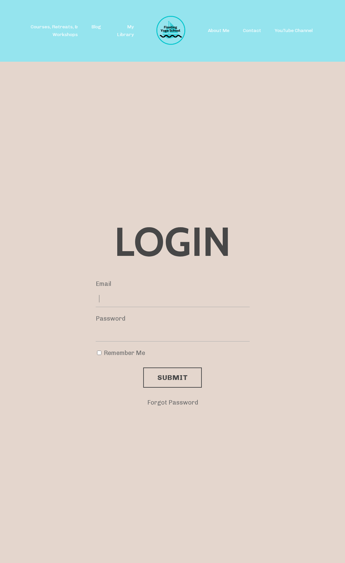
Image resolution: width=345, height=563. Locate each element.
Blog (96, 27)
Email (103, 284)
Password (110, 318)
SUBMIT (172, 377)
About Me (218, 30)
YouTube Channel (294, 30)
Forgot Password (172, 402)
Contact (252, 30)
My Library (125, 30)
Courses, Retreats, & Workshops (54, 30)
